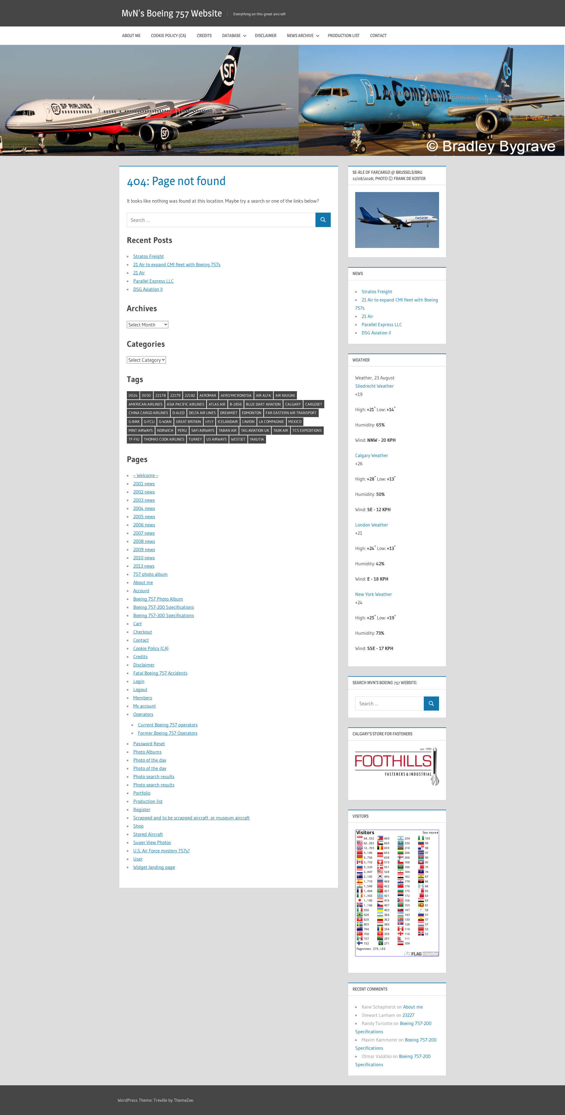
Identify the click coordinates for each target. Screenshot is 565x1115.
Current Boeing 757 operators (168, 725)
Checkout (142, 632)
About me (131, 35)
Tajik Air (280, 430)
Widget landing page (154, 867)
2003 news (144, 500)
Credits (204, 35)
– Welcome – (145, 475)
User (138, 859)
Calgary (293, 404)
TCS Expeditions (307, 430)
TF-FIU (134, 439)
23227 (408, 1015)
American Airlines (145, 404)
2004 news (144, 508)
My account (144, 706)
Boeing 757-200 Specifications (163, 607)
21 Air (139, 273)
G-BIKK (134, 421)
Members (142, 698)
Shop (138, 826)
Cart (137, 623)
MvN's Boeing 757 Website (172, 13)
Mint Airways (141, 430)
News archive (300, 35)
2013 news (143, 566)
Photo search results (154, 776)
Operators (143, 714)
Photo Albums (147, 752)
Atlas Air (217, 404)
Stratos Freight (148, 256)
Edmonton (251, 412)
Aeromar (208, 395)
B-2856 (236, 404)
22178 (160, 395)
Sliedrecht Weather (375, 386)
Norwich (165, 430)
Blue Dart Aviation (263, 404)
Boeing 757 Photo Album (158, 599)
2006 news (144, 525)
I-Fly (209, 421)
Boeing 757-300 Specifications (163, 615)
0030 (146, 395)
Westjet (238, 439)
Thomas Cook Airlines (164, 439)
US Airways (216, 439)
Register (141, 809)
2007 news (144, 533)
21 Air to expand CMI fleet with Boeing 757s (176, 264)
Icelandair (228, 421)
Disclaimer (265, 35)
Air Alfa (263, 395)
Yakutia (257, 439)
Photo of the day (149, 760)
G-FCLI (149, 421)
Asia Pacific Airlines (185, 404)
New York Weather (373, 594)
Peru (182, 430)
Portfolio (141, 793)
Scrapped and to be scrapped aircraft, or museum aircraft (191, 818)
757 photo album (150, 574)
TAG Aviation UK (255, 430)
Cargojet (313, 404)
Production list (344, 35)
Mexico (294, 421)
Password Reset (149, 743)
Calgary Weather (371, 455)
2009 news (144, 549)
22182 (190, 395)
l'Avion (248, 421)
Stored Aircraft (148, 834)
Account (141, 591)
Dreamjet (228, 412)
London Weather (371, 525)
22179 (175, 395)
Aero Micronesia (236, 395)
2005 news (144, 516)
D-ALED (178, 412)
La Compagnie (271, 421)
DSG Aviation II (148, 289)
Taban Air (228, 430)
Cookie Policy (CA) (168, 35)
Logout (140, 689)
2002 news (144, 492)
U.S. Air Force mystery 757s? (161, 851)
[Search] (323, 220)
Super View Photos (152, 842)
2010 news (144, 558)
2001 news (144, 483)
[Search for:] (221, 220)
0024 (133, 395)
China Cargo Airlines (148, 412)
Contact (378, 35)
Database (231, 35)
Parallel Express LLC (153, 281)
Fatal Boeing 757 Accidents (160, 673)
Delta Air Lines (202, 412)
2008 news (144, 541)
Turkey (195, 439)
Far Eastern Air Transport (291, 412)
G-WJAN (165, 421)
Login (138, 681)
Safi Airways (202, 430)
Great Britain (188, 421)
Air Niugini (285, 395)
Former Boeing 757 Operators (167, 733)
